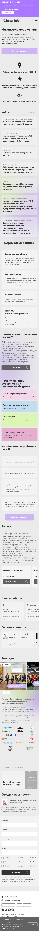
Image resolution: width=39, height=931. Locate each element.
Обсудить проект (11, 581)
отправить (16, 872)
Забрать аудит (19, 517)
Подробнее (10, 928)
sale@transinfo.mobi (12, 900)
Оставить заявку (19, 51)
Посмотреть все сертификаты (12, 767)
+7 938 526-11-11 (11, 897)
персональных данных (23, 881)
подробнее (16, 367)
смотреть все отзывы (9, 651)
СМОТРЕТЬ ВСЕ (32, 112)
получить (8, 12)
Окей (32, 924)
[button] (4, 692)
